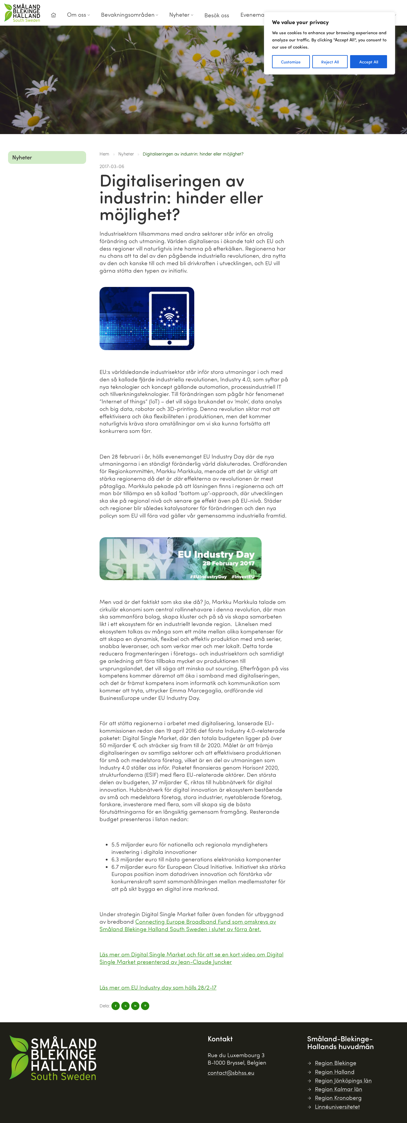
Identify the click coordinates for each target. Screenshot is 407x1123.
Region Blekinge (335, 1062)
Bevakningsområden (128, 14)
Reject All (330, 61)
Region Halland (335, 1071)
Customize (291, 61)
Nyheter (179, 14)
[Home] (53, 15)
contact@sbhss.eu (231, 1072)
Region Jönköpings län (343, 1080)
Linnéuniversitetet (337, 1106)
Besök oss (216, 15)
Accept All (368, 61)
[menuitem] (53, 17)
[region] (329, 43)
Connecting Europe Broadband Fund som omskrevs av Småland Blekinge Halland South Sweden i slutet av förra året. (188, 925)
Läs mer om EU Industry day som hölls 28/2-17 (158, 987)
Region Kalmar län (338, 1088)
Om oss (76, 14)
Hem (104, 154)
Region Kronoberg (338, 1097)
